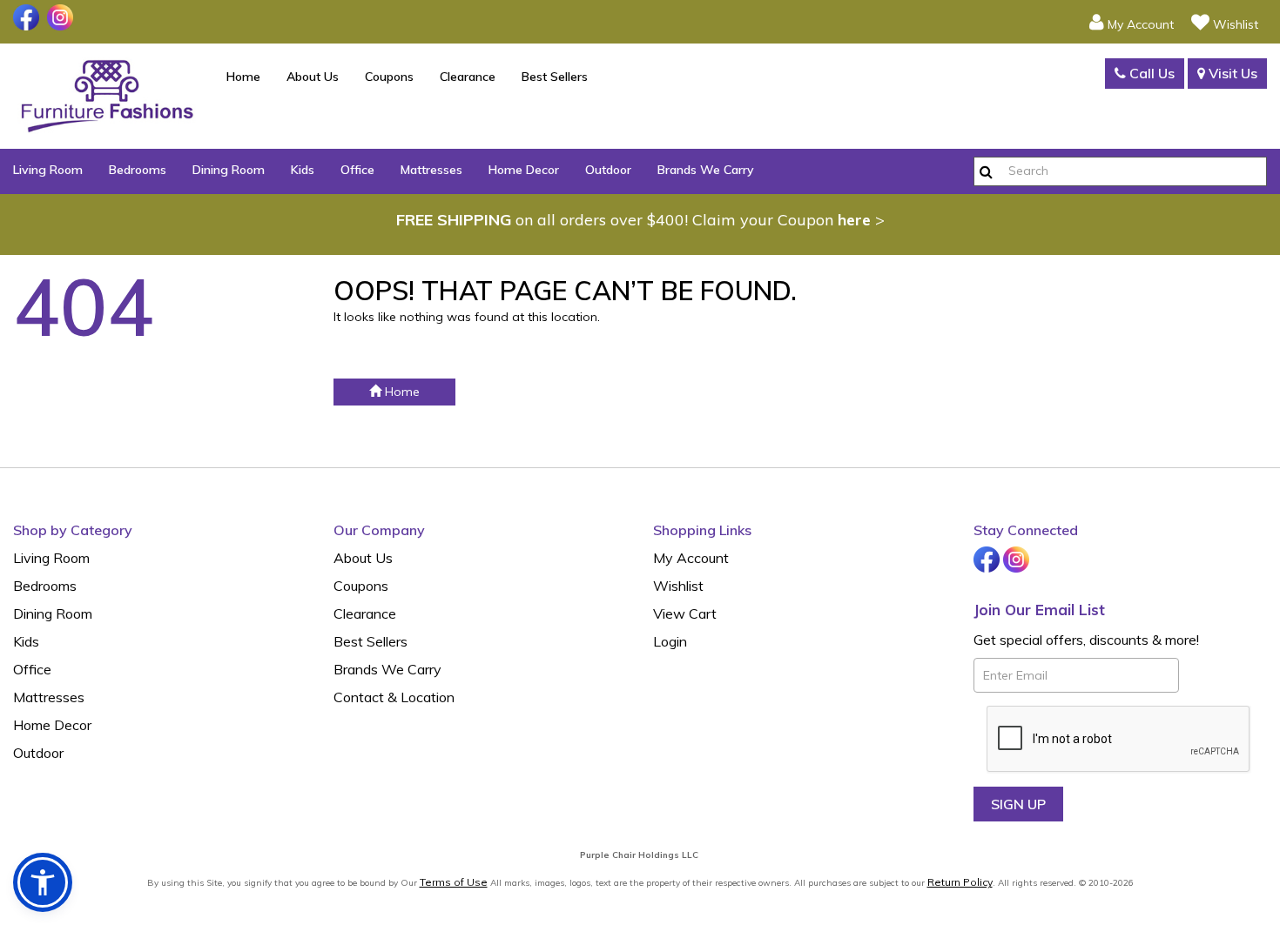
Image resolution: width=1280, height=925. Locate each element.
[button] (1131, 21)
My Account (691, 557)
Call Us (1150, 73)
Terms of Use (454, 881)
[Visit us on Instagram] (62, 17)
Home (243, 76)
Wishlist (678, 585)
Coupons (389, 76)
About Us (312, 76)
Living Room (48, 170)
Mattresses (431, 170)
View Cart (685, 613)
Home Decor (523, 170)
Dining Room (228, 170)
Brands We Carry (705, 170)
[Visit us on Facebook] (28, 17)
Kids (302, 170)
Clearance (467, 76)
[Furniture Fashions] (106, 96)
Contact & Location (394, 697)
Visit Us (1231, 73)
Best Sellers (555, 76)
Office (357, 170)
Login (670, 641)
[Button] (986, 171)
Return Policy (960, 881)
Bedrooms (137, 170)
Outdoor (608, 170)
